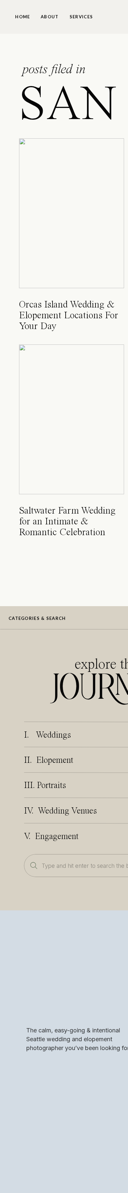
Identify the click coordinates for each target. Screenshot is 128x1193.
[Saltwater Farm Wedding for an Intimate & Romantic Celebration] (71, 419)
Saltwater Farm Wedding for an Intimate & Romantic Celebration (67, 521)
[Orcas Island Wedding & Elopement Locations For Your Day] (71, 213)
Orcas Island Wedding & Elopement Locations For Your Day (68, 315)
